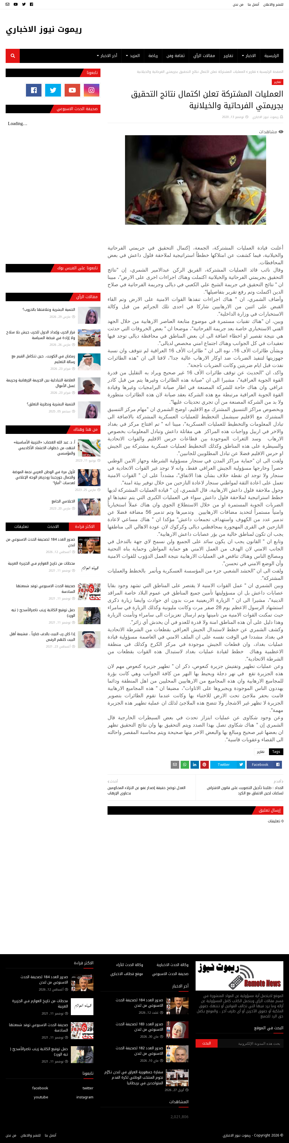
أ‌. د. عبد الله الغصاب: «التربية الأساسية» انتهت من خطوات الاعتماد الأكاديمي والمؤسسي (44, 448)
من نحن (238, 4)
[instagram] (91, 90)
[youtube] (15, 4)
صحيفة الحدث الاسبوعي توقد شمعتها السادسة (45, 588)
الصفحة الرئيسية (271, 72)
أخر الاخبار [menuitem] (109, 56)
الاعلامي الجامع (63, 501)
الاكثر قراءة (85, 526)
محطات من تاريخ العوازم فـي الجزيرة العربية (41, 563)
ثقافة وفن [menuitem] (176, 56)
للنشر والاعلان (273, 4)
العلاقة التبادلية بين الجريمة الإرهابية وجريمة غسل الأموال (40, 383)
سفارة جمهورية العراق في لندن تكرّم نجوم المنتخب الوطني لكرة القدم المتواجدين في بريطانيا (133, 1077)
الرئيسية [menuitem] (271, 56)
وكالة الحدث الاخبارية (173, 964)
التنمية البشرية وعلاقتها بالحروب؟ (49, 309)
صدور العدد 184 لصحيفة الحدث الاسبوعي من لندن (40, 542)
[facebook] (31, 4)
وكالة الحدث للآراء (129, 964)
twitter (88, 1088)
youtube (41, 1097)
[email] (8, 4)
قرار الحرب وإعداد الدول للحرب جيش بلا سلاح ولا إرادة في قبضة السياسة (40, 335)
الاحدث (53, 526)
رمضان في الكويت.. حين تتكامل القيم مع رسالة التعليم (43, 359)
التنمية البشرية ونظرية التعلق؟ (51, 404)
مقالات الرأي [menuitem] (204, 56)
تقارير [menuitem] (228, 56)
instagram (84, 1097)
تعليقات (21, 526)
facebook (40, 1088)
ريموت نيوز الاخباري (44, 29)
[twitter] (24, 4)
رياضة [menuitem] (153, 56)
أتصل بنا (253, 4)
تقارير (252, 72)
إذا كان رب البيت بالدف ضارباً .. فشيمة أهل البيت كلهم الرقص (42, 636)
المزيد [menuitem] (135, 56)
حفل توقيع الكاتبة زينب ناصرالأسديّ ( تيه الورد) (43, 612)
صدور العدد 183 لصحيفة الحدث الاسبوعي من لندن (139, 1026)
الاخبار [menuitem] (251, 56)
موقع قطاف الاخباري (126, 973)
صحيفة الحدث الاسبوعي (170, 973)
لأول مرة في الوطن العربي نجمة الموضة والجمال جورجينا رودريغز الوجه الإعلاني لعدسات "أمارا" (43, 477)
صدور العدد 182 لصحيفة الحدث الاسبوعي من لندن (139, 1050)
